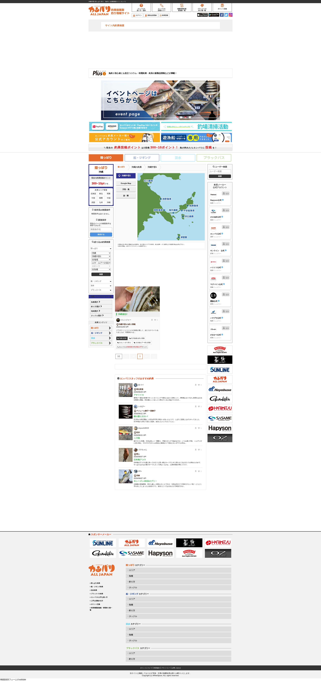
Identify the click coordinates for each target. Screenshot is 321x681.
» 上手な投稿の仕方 (96, 601)
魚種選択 (95, 302)
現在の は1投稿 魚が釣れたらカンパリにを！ (161, 147)
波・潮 (126, 196)
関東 (108, 194)
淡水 (92, 286)
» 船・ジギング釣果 (96, 587)
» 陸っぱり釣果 (95, 583)
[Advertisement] (160, 49)
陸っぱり (94, 248)
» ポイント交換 (95, 604)
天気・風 (125, 189)
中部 (93, 198)
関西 (101, 198)
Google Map (126, 183)
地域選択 (95, 311)
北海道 (93, 194)
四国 (93, 202)
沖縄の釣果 (137, 167)
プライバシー (165, 668)
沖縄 (108, 202)
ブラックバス (96, 290)
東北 (101, 194)
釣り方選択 (95, 307)
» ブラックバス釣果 (96, 594)
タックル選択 (96, 316)
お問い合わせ (176, 668)
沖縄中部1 (152, 167)
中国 (108, 198)
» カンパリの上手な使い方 (99, 597)
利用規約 (157, 668)
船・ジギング (96, 281)
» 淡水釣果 (93, 590)
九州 (101, 202)
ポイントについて (146, 668)
